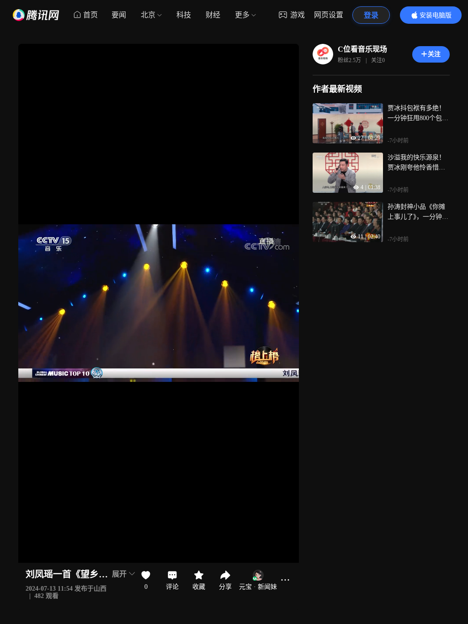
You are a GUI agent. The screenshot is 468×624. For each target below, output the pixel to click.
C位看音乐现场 (362, 49)
